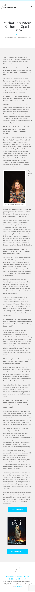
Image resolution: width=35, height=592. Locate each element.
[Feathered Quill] (17, 571)
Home (17, 35)
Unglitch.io (18, 586)
